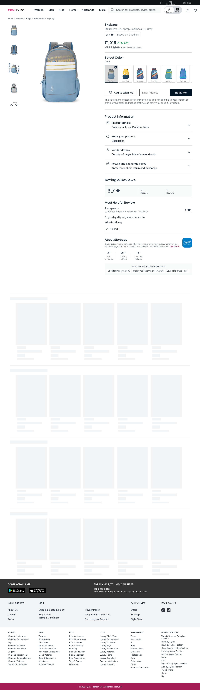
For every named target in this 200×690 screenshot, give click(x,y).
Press (11, 619)
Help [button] (189, 3)
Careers (12, 614)
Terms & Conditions (49, 617)
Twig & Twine (167, 670)
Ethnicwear (44, 642)
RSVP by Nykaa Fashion (172, 645)
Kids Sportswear (77, 652)
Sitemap (135, 614)
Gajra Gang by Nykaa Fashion (174, 648)
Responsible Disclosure (97, 614)
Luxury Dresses (107, 664)
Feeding (73, 648)
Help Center (45, 614)
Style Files (136, 619)
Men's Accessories (47, 648)
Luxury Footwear (107, 642)
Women (19, 18)
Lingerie (11, 652)
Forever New (137, 648)
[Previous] (11, 105)
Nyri (163, 676)
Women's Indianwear (17, 636)
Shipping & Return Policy (52, 610)
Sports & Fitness (46, 664)
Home (10, 18)
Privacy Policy (92, 610)
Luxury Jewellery (108, 658)
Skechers (135, 652)
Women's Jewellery (17, 648)
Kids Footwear (76, 642)
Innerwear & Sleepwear (49, 652)
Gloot (163, 673)
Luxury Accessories (109, 648)
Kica (163, 660)
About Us (13, 610)
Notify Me (181, 92)
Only (133, 658)
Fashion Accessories (17, 664)
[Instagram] (164, 610)
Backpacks (39, 18)
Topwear (43, 636)
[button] (173, 10)
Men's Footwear (46, 645)
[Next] (17, 105)
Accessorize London (140, 667)
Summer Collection (109, 661)
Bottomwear (44, 639)
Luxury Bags (105, 645)
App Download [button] (170, 3)
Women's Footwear (16, 645)
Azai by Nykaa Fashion (171, 667)
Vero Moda (136, 639)
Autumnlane (136, 661)
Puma (133, 636)
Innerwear (74, 664)
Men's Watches (45, 655)
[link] (111, 74)
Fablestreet (136, 655)
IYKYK (164, 657)
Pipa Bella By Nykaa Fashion (174, 663)
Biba (133, 645)
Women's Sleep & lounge (19, 658)
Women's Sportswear (18, 655)
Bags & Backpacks (47, 658)
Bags (28, 18)
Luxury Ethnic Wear (108, 636)
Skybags (111, 24)
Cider (133, 664)
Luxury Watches (107, 652)
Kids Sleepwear (76, 655)
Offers (134, 610)
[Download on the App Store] (37, 591)
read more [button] (174, 246)
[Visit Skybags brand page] (187, 243)
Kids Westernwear (77, 639)
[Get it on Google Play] (16, 591)
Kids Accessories (77, 658)
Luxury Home (106, 655)
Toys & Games (75, 661)
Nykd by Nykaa (168, 642)
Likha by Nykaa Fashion (172, 651)
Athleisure (43, 661)
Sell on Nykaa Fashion (96, 619)
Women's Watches (16, 661)
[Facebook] (169, 610)
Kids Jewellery (76, 645)
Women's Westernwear (18, 639)
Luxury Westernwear (109, 639)
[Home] (16, 10)
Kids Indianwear (76, 636)
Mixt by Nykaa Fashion (171, 654)
